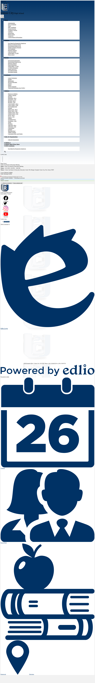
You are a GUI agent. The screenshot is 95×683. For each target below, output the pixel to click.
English (10, 79)
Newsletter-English (12, 70)
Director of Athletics (13, 94)
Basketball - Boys (12, 98)
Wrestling (10, 123)
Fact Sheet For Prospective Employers (17, 43)
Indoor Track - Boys (13, 109)
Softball (10, 118)
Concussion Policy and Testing (15, 134)
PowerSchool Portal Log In (14, 46)
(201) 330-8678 (52, 363)
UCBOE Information (13, 67)
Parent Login (7, 157)
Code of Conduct (12, 52)
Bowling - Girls (11, 102)
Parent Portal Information (14, 60)
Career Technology (12, 78)
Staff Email (6, 158)
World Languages (12, 86)
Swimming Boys (12, 119)
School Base (11, 33)
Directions (31, 674)
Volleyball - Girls (12, 126)
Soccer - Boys (11, 115)
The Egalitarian (11, 49)
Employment (7, 221)
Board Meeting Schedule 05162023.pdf (10, 176)
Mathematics (11, 81)
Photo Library (11, 54)
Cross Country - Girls (13, 105)
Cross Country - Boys (13, 104)
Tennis (9, 122)
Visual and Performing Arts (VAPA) (16, 88)
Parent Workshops (12, 65)
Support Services (12, 29)
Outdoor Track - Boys (13, 112)
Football (10, 108)
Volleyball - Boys (12, 125)
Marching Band (11, 131)
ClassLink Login (7, 161)
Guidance (10, 31)
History (10, 85)
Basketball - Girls (12, 99)
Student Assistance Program (14, 47)
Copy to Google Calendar (7, 178)
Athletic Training (12, 132)
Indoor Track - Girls (12, 111)
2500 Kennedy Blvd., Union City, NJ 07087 (34, 363)
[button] (6, 20)
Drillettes (10, 129)
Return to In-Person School (14, 44)
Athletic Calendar (12, 95)
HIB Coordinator (12, 27)
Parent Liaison (11, 34)
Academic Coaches (12, 30)
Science (10, 83)
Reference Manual (12, 50)
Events (2, 179)
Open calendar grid (17, 183)
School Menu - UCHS (13, 53)
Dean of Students (12, 24)
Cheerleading (11, 128)
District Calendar (5, 180)
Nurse (9, 26)
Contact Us (10, 36)
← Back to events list (7, 183)
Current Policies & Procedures (15, 37)
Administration (11, 23)
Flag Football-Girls (12, 106)
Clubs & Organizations (13, 139)
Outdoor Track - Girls (13, 114)
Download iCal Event (19, 178)
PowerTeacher (7, 159)
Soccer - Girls (11, 116)
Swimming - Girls (12, 121)
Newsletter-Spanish (12, 72)
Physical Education (12, 82)
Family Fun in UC (12, 69)
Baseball (10, 96)
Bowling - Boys (12, 101)
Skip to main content (5, 2)
